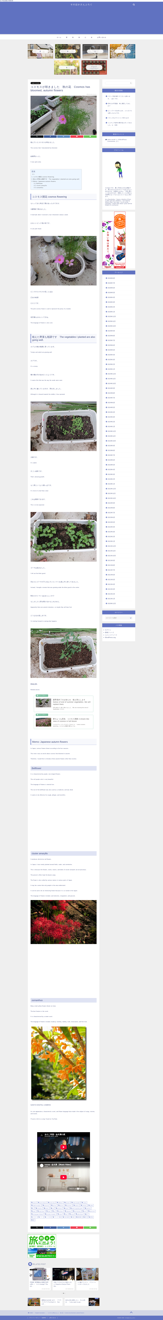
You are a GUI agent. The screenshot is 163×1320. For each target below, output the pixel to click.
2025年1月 (111, 369)
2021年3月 (111, 589)
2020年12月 (112, 603)
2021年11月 (112, 551)
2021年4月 (111, 584)
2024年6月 (111, 402)
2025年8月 (111, 335)
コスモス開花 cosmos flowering (43, 177)
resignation (68, 1211)
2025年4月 (111, 355)
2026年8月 (111, 278)
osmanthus (39, 187)
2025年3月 (111, 359)
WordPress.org (110, 637)
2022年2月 (111, 536)
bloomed (67, 1202)
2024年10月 (112, 383)
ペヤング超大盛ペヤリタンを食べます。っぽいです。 (119, 97)
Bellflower (39, 183)
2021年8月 (111, 565)
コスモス (34, 1217)
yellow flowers (80, 1214)
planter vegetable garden (77, 1208)
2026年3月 (111, 302)
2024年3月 (111, 417)
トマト (41, 1217)
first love (61, 1205)
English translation (36, 83)
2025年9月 (111, 331)
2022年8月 (111, 508)
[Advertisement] (81, 21)
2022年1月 (111, 541)
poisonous (88, 1208)
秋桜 (85, 1217)
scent (85, 1211)
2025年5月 (111, 350)
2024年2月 (111, 421)
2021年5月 (111, 579)
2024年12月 (112, 374)
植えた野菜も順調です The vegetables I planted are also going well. (56, 179)
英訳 (33, 1220)
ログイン (108, 630)
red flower (60, 1211)
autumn (34, 1202)
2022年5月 (111, 522)
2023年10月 (112, 441)
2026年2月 (111, 307)
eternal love (46, 1205)
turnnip (72, 1214)
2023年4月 (111, 469)
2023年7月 (111, 455)
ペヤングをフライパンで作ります (118, 118)
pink (53, 1208)
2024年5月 (111, 407)
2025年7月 (111, 340)
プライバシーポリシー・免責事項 (37, 1317)
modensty (84, 1205)
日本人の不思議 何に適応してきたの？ (119, 105)
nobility (91, 1205)
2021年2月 (111, 594)
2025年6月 (111, 345)
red (54, 1211)
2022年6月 (111, 517)
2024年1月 (111, 426)
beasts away (52, 1202)
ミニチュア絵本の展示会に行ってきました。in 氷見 (120, 124)
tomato (60, 1214)
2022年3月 (111, 532)
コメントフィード (111, 635)
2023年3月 (111, 474)
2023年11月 (112, 436)
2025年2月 (111, 364)
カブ (87, 1214)
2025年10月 (112, 326)
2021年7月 (111, 570)
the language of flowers (37, 1214)
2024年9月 (111, 388)
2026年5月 (111, 292)
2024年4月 (111, 412)
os (33, 1208)
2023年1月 (111, 484)
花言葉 (91, 1217)
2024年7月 (111, 398)
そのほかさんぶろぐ (81, 4)
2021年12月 (112, 546)
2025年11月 (112, 321)
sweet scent (92, 1211)
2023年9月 (111, 445)
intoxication (69, 1205)
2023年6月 (111, 460)
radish (48, 1211)
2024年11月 (112, 378)
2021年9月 (111, 560)
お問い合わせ (101, 37)
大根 (73, 1217)
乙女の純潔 (66, 1217)
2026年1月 (111, 312)
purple (33, 1211)
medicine (77, 1205)
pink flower (59, 1208)
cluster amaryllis (41, 185)
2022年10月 (112, 498)
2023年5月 (111, 465)
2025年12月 (112, 316)
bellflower (60, 1202)
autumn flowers (42, 1202)
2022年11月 (112, 493)
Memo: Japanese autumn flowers (44, 181)
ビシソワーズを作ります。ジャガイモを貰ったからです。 (120, 112)
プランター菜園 (57, 1217)
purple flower (41, 1211)
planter (66, 1208)
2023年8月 (111, 450)
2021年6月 (111, 575)
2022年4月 (111, 527)
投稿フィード (109, 632)
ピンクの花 (48, 1217)
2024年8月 (111, 393)
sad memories (77, 1211)
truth (66, 1214)
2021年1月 (111, 598)
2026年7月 (111, 283)
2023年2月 (111, 479)
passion (47, 1208)
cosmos (84, 1202)
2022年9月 (111, 503)
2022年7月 (111, 512)
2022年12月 (112, 489)
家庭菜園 (79, 1217)
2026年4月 (111, 297)
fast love (54, 1205)
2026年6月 (111, 288)
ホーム (59, 37)
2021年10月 (112, 555)
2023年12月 (112, 431)
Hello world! (111, 139)
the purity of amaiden (51, 1214)
